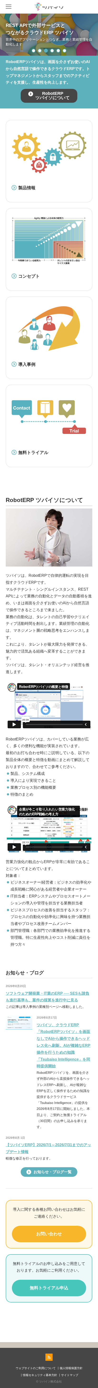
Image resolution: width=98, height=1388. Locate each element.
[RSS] (49, 1357)
